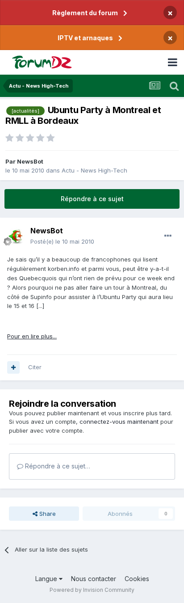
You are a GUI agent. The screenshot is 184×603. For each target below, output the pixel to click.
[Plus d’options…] (168, 236)
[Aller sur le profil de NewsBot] (16, 236)
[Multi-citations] (13, 367)
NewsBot (30, 161)
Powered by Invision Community (92, 589)
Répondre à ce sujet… (56, 466)
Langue (47, 578)
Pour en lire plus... (32, 336)
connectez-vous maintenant (119, 421)
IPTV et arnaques (85, 38)
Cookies (137, 578)
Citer (35, 367)
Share (47, 513)
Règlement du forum (85, 13)
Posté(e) (62, 241)
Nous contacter (93, 578)
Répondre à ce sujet (92, 198)
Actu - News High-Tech (94, 170)
